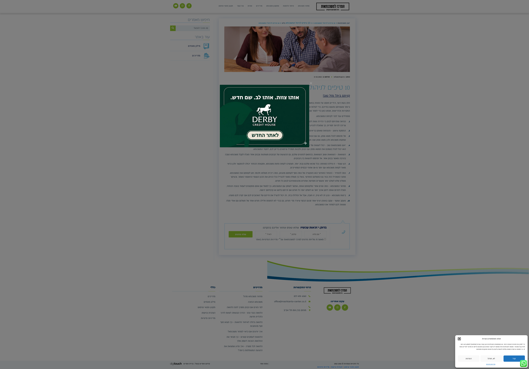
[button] (459, 338)
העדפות (469, 359)
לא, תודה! (491, 359)
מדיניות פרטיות (490, 364)
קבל (514, 359)
